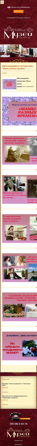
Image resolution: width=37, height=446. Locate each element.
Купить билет (18, 11)
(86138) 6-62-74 (18, 423)
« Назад (4, 73)
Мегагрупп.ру (18, 444)
